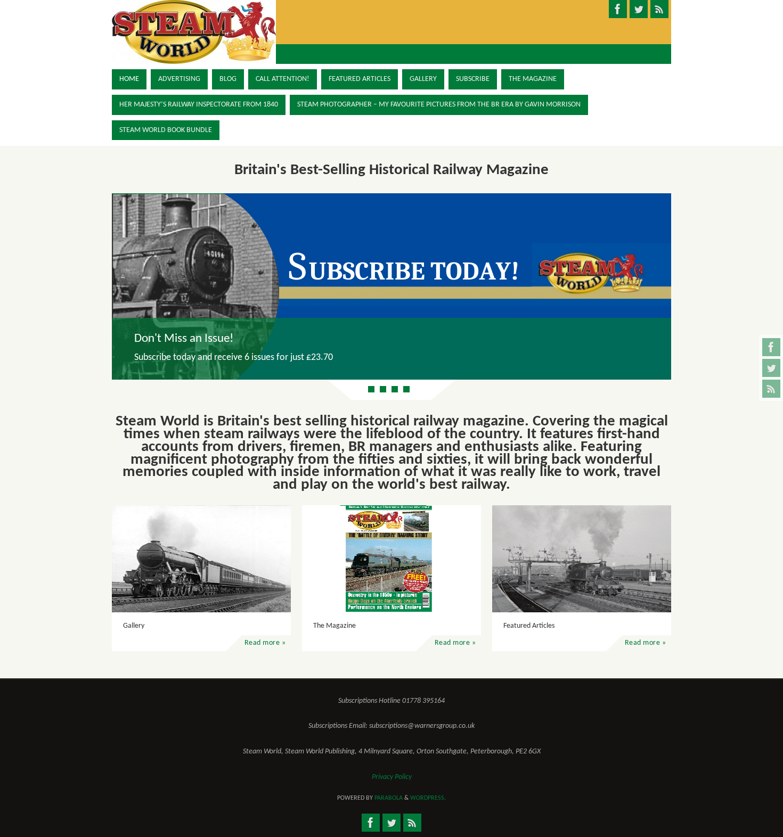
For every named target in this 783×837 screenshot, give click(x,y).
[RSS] (771, 389)
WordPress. (428, 798)
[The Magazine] (391, 558)
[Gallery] (201, 558)
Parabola (388, 798)
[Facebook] (771, 347)
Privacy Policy (392, 777)
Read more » (265, 643)
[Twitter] (771, 368)
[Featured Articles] (581, 558)
